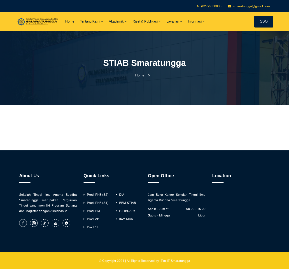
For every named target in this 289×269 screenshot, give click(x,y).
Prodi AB (93, 219)
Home (69, 21)
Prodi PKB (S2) (97, 194)
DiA (121, 194)
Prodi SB (93, 227)
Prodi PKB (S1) (97, 203)
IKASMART (127, 219)
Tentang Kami (90, 21)
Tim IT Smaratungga (175, 260)
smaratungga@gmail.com (251, 6)
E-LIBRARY (127, 211)
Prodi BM (93, 211)
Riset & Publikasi (145, 21)
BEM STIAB (127, 203)
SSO (264, 21)
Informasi (195, 21)
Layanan (173, 21)
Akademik (117, 21)
